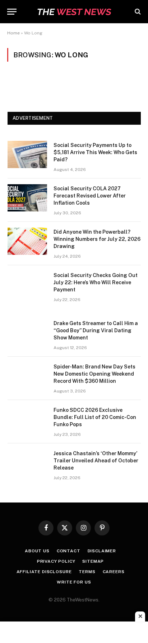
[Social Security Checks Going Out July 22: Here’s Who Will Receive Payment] (27, 284)
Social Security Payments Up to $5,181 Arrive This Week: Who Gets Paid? (95, 152)
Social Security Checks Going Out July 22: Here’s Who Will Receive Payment (96, 282)
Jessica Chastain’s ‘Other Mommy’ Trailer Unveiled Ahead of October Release (96, 461)
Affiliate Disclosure (44, 571)
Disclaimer (102, 550)
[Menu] (12, 12)
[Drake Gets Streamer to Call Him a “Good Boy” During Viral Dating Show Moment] (27, 332)
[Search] (137, 12)
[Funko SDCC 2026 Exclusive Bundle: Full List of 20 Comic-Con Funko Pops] (27, 419)
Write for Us (74, 582)
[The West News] (74, 12)
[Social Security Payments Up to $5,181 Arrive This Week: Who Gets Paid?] (27, 154)
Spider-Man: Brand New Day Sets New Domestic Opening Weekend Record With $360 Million (94, 374)
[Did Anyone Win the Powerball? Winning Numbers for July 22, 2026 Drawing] (27, 241)
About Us (37, 550)
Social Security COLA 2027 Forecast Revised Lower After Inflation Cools (90, 196)
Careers (114, 571)
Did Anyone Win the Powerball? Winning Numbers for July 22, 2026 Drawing (97, 239)
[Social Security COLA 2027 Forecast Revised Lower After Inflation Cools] (27, 197)
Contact (68, 550)
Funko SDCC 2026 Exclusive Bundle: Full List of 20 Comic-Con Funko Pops (95, 417)
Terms (87, 571)
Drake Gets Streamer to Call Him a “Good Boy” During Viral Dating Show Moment (96, 330)
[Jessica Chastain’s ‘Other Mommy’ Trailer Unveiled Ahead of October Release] (27, 462)
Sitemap (93, 561)
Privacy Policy (56, 561)
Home (13, 32)
